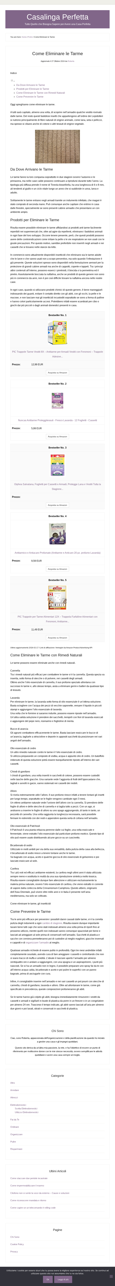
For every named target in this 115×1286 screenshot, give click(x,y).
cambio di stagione (52, 923)
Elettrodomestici (18, 1105)
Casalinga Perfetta (57, 17)
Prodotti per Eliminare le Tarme (32, 89)
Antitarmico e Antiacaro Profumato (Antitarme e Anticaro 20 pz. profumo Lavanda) (57, 553)
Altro (12, 1083)
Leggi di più (63, 1279)
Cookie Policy (17, 1244)
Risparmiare (16, 1149)
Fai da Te (14, 1119)
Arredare (14, 1090)
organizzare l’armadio (37, 942)
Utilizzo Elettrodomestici (26, 1112)
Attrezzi (14, 1097)
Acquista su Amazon (57, 372)
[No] (111, 1276)
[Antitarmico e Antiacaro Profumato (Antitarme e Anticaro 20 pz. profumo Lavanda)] (57, 545)
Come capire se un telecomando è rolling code (33, 1207)
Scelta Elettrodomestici (26, 1108)
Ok (48, 1279)
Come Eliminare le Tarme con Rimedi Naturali (40, 93)
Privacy (14, 1251)
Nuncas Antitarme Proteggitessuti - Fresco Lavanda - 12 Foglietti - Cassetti (57, 420)
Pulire (13, 1141)
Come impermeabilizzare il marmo (27, 1185)
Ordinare (14, 1127)
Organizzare (16, 1134)
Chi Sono (14, 1237)
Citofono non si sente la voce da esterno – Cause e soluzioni (39, 1193)
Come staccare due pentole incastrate (28, 1178)
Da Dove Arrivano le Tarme (30, 85)
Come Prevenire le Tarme (29, 96)
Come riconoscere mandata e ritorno (28, 1200)
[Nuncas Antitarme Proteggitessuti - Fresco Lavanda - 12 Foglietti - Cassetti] (57, 412)
